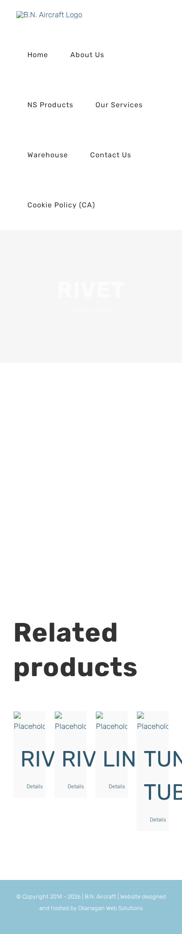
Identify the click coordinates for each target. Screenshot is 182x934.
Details (32, 786)
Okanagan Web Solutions (110, 908)
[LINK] (111, 723)
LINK (126, 759)
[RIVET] (29, 723)
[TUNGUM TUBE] (152, 723)
